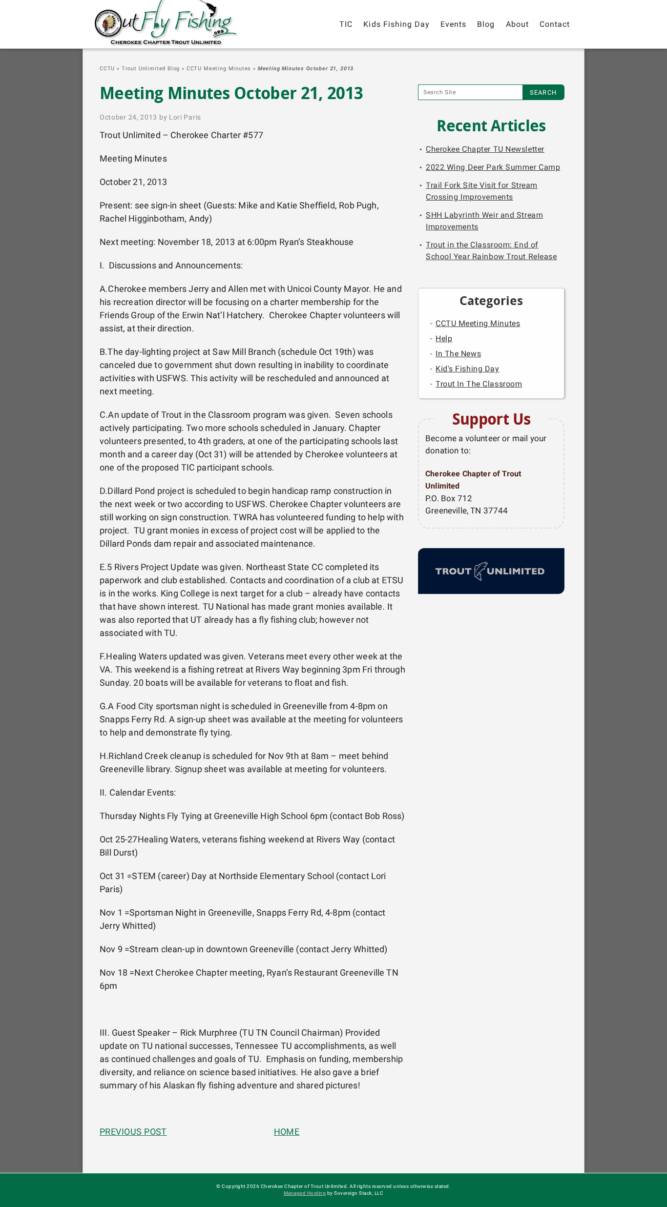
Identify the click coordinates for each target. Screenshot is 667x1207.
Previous (133, 1131)
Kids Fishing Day (396, 24)
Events (453, 24)
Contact (555, 24)
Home (287, 1131)
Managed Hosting (305, 1193)
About (517, 24)
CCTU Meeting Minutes (219, 68)
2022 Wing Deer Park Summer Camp (493, 167)
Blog (486, 24)
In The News (458, 353)
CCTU (107, 68)
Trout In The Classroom (479, 384)
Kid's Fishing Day (468, 368)
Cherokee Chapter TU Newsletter (485, 149)
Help (444, 338)
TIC (346, 24)
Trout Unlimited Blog (151, 68)
